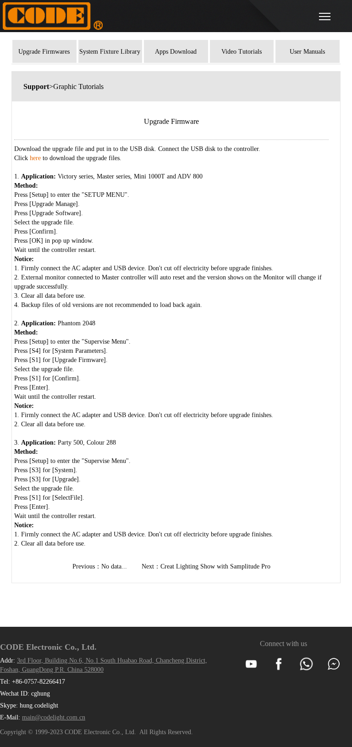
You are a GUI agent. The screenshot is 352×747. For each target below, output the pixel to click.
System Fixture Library (109, 51)
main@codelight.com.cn (53, 717)
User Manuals (307, 51)
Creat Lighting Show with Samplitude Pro (215, 566)
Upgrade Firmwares (44, 51)
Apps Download (176, 51)
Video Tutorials (241, 51)
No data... (114, 566)
